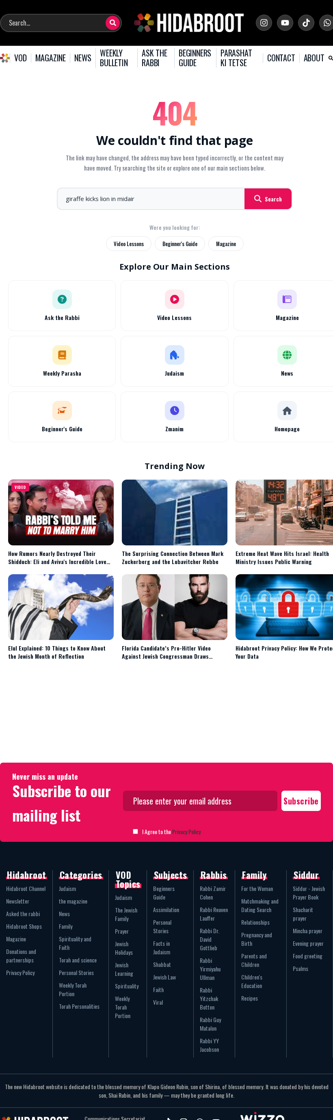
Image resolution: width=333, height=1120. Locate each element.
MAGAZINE (50, 58)
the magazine (73, 901)
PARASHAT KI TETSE (236, 57)
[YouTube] (285, 23)
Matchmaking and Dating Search (260, 905)
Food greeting (307, 955)
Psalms (300, 968)
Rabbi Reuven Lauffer (214, 913)
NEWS (82, 58)
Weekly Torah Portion (72, 989)
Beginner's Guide (179, 244)
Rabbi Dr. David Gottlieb (209, 939)
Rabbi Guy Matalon (210, 1023)
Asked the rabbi (23, 913)
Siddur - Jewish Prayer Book (309, 892)
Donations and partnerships (21, 955)
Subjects (170, 874)
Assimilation (166, 909)
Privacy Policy (186, 831)
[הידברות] (189, 23)
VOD (20, 58)
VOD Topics (128, 879)
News (64, 913)
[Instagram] (264, 23)
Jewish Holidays (124, 947)
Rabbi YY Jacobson (209, 1044)
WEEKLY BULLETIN (114, 57)
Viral (158, 1002)
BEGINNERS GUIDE (195, 57)
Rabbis (214, 874)
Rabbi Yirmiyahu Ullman (210, 969)
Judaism (67, 888)
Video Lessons (129, 244)
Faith (158, 989)
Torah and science (78, 960)
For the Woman (257, 888)
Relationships (255, 922)
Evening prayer (308, 943)
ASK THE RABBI (154, 57)
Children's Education (251, 981)
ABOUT (314, 58)
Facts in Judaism (161, 947)
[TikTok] (306, 23)
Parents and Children (254, 960)
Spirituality (126, 986)
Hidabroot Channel (25, 888)
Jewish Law (164, 977)
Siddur (306, 874)
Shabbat (162, 964)
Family (65, 926)
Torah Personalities (79, 1006)
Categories (81, 874)
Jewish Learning (124, 968)
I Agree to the (171, 831)
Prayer (122, 931)
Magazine (226, 244)
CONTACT (281, 58)
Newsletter (17, 901)
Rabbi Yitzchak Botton (209, 998)
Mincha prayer (307, 930)
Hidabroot (26, 874)
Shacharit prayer (303, 913)
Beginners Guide (164, 892)
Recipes (249, 998)
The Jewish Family (126, 914)
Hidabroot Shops (24, 926)
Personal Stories (76, 972)
